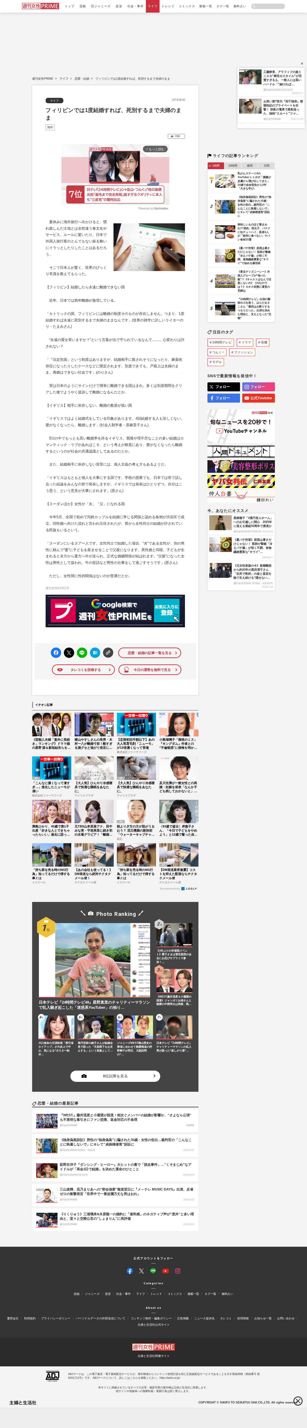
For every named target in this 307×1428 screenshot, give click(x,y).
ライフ (153, 6)
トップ (70, 6)
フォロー (223, 387)
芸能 (83, 6)
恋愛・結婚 (82, 78)
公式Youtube (261, 398)
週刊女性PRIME (42, 78)
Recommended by (170, 888)
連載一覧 (205, 6)
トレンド (168, 6)
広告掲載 (183, 1318)
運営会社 (13, 1318)
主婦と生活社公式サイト (154, 1324)
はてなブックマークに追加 (94, 653)
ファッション (243, 352)
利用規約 (30, 1318)
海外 (50, 127)
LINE (80, 649)
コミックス (187, 6)
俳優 (264, 342)
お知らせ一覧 (263, 1318)
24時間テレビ (222, 342)
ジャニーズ (92, 1294)
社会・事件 (135, 6)
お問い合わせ (286, 1318)
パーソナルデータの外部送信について (100, 1318)
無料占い (240, 6)
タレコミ (226, 1318)
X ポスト (68, 651)
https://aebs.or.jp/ (170, 1377)
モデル (217, 362)
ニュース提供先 (204, 1318)
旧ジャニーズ (101, 6)
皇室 (119, 6)
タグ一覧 (222, 6)
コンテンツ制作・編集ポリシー (151, 1318)
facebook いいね (56, 653)
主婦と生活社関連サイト (154, 1356)
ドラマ (246, 342)
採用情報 (243, 1318)
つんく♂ (218, 352)
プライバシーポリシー (55, 1318)
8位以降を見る (115, 1076)
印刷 (177, 136)
